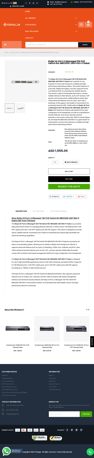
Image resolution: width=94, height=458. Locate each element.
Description (21, 211)
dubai (74, 141)
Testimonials (52, 378)
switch (85, 143)
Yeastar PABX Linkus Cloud (9, 389)
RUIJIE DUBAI (73, 135)
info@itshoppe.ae (12, 414)
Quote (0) (92, 341)
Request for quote (69, 186)
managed (82, 141)
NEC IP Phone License (8, 384)
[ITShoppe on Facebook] (26, 3)
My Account (52, 381)
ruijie (80, 143)
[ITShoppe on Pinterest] (33, 3)
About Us (51, 375)
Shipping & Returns (7, 378)
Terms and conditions (8, 381)
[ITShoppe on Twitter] (29, 3)
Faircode (69, 452)
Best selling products (71, 129)
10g (66, 141)
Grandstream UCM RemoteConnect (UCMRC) (14, 392)
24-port (70, 141)
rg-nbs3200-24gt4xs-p (72, 143)
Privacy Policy (53, 386)
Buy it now (68, 179)
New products (73, 133)
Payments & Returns (54, 384)
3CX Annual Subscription (9, 395)
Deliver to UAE (8, 3)
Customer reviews (58, 211)
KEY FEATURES (38, 211)
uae (66, 145)
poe (86, 141)
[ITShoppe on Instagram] (37, 3)
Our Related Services (55, 389)
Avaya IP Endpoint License (9, 386)
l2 (77, 141)
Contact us (5, 375)
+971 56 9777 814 (12, 410)
